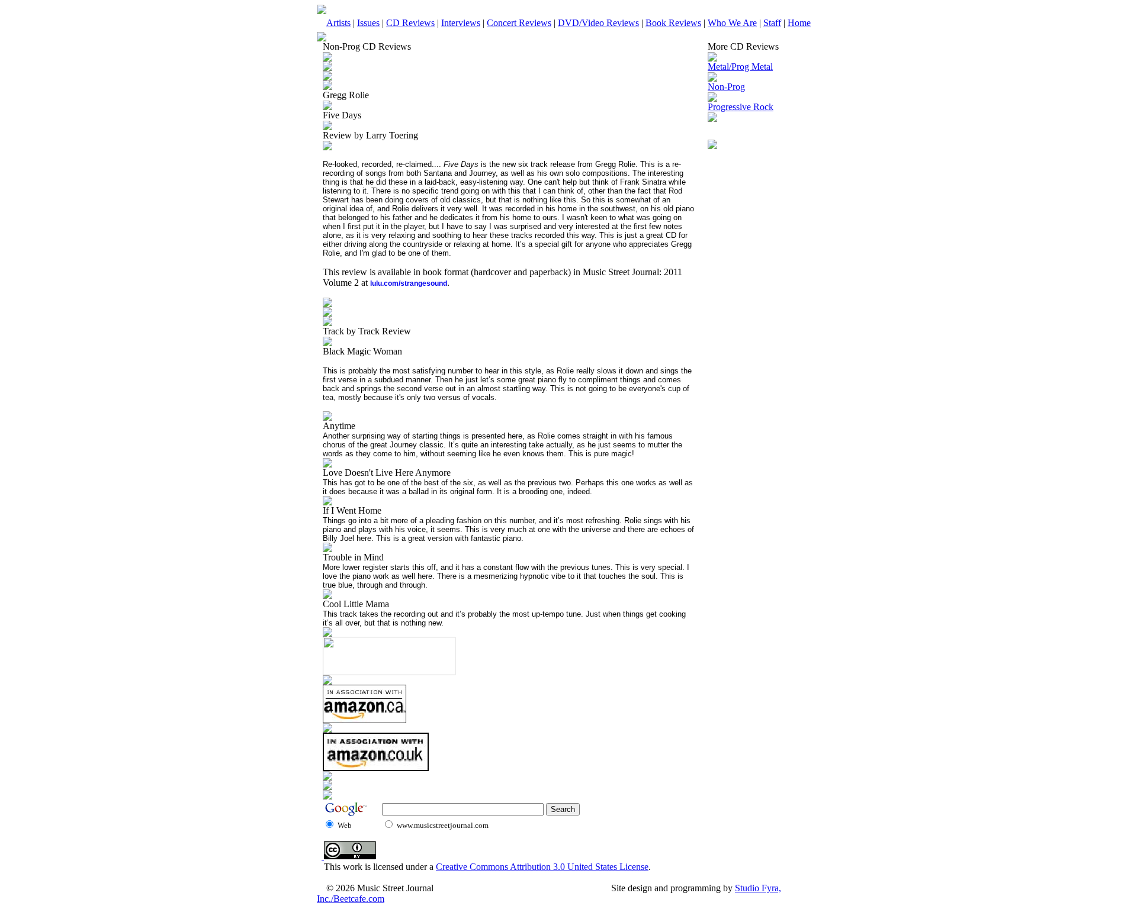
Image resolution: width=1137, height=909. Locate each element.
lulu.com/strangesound (408, 283)
